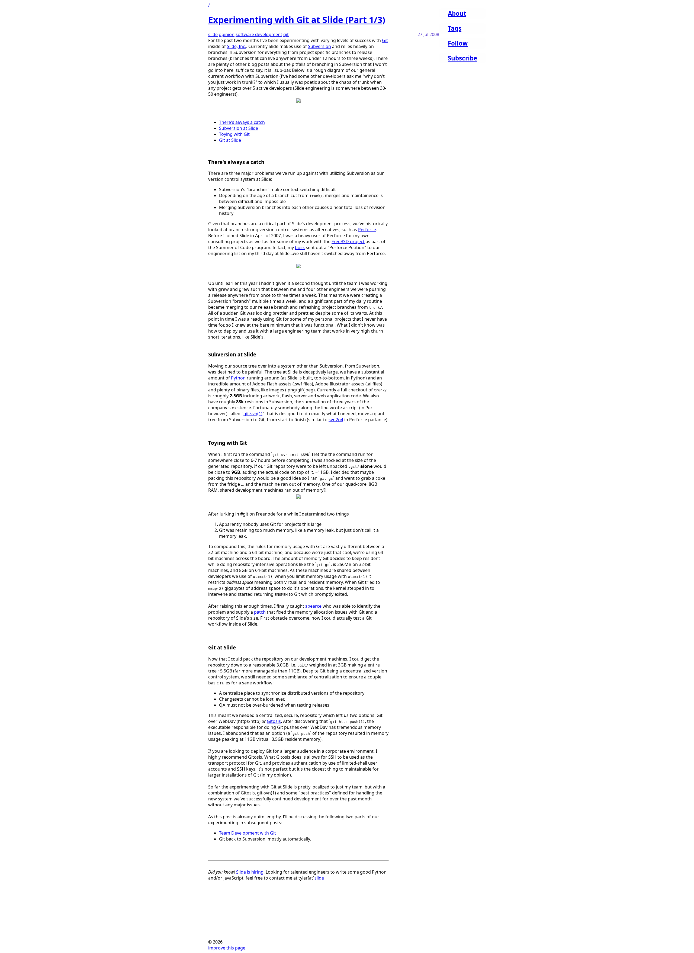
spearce (313, 606)
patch (260, 612)
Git (385, 40)
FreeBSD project (348, 241)
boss (300, 247)
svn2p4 (336, 420)
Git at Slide (230, 140)
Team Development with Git (247, 833)
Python (238, 378)
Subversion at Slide (238, 128)
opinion (226, 34)
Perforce (367, 230)
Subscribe (462, 58)
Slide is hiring (250, 872)
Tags (454, 28)
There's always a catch (242, 122)
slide (213, 34)
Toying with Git (234, 134)
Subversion (319, 46)
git (286, 34)
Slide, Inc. (236, 46)
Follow (458, 43)
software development (259, 34)
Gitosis (274, 721)
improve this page (226, 948)
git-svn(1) (252, 414)
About (457, 13)
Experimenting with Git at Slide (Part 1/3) (296, 19)
